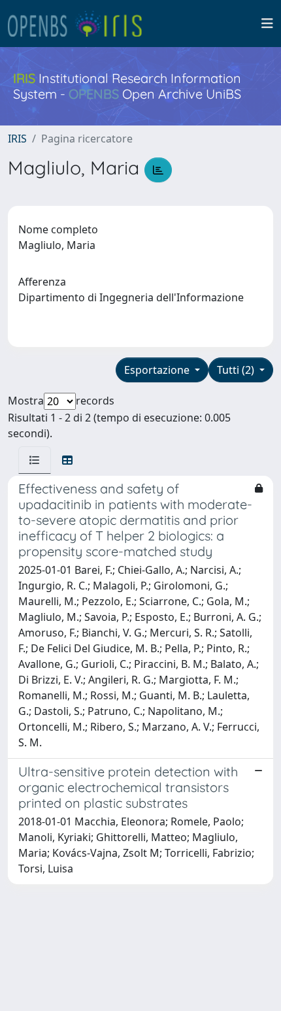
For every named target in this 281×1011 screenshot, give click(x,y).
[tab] (34, 460)
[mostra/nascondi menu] (267, 23)
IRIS (17, 138)
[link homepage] (80, 23)
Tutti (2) (237, 370)
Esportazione (158, 370)
